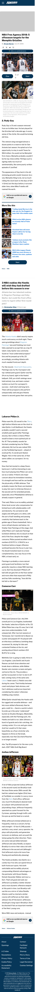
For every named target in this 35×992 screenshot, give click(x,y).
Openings (5, 945)
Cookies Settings (26, 965)
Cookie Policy (6, 962)
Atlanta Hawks (11, 336)
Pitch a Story (25, 955)
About (3, 942)
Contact (23, 942)
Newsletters (6, 955)
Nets (11, 799)
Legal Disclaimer (26, 962)
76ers (29, 421)
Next (27, 76)
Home (3, 268)
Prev (7, 76)
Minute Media (12, 973)
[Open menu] (3, 3)
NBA (8, 268)
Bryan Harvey (9, 44)
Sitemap (23, 951)
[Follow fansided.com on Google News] (30, 196)
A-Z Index (5, 951)
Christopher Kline (10, 307)
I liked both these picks (22, 367)
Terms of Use (25, 958)
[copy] (13, 47)
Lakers (4, 681)
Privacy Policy (6, 958)
